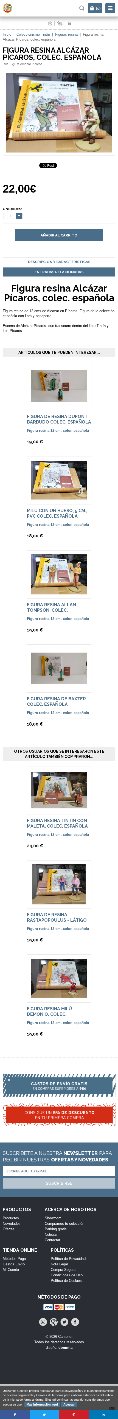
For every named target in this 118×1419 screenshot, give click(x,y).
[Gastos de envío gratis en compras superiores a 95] (59, 1088)
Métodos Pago (14, 1259)
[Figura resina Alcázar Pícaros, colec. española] (59, 153)
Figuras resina (66, 34)
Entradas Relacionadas (59, 272)
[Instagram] (43, 1322)
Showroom (53, 1218)
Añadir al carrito (59, 235)
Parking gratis (56, 1229)
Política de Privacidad (68, 1259)
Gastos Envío (14, 1264)
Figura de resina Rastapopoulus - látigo (57, 917)
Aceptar (69, 1404)
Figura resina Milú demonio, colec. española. (49, 1014)
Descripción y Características (59, 262)
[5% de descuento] (59, 1117)
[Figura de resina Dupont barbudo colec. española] (59, 399)
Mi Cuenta (11, 1270)
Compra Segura (63, 1270)
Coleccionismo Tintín (33, 34)
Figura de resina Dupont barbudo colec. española (59, 419)
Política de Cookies (66, 1281)
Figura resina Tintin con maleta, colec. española (57, 823)
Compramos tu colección (64, 1223)
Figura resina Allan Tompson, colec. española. (51, 610)
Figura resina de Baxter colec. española (56, 701)
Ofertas (9, 1229)
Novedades (12, 1223)
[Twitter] (64, 1322)
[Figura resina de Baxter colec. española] (59, 681)
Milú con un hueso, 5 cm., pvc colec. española (57, 513)
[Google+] (54, 1322)
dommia (65, 1347)
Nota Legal (59, 1264)
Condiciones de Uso (67, 1275)
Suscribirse (59, 1183)
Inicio (7, 34)
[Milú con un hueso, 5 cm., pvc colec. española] (59, 497)
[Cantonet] (12, 12)
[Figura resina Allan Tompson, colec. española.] (59, 592)
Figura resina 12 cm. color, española (58, 430)
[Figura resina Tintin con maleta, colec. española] (59, 806)
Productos (11, 1218)
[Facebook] (75, 1322)
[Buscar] (82, 8)
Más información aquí (42, 1404)
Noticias (51, 1234)
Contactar (52, 1240)
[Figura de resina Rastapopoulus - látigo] (59, 902)
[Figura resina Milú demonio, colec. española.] (59, 995)
